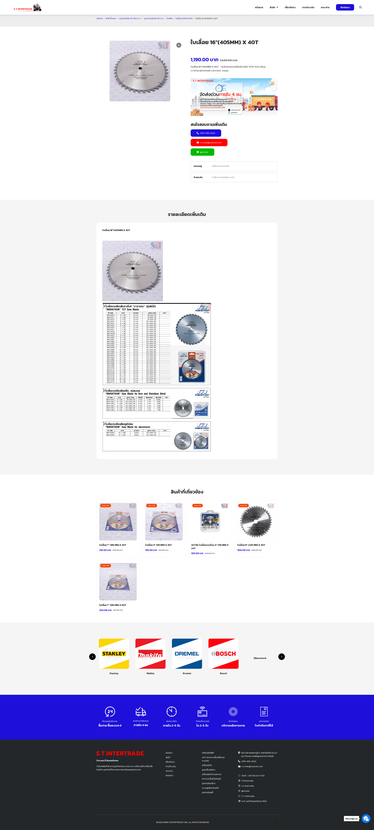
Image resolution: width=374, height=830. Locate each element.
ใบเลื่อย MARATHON (220, 166)
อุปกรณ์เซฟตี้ (207, 792)
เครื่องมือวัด (207, 765)
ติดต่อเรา (345, 7)
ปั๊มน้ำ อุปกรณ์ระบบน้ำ (87, 24)
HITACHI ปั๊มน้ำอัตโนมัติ (211, 778)
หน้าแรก (259, 7)
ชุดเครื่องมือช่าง (208, 769)
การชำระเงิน (308, 7)
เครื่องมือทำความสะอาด (211, 774)
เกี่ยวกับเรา (290, 7)
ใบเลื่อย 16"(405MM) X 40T (223, 177)
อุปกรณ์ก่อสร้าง (321, 24)
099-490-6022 (207, 133)
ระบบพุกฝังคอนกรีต (263, 24)
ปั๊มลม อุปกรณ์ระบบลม (146, 24)
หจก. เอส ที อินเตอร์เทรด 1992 (254, 801)
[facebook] (271, 822)
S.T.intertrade (247, 796)
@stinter (204, 152)
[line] (276, 822)
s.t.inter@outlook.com (210, 142)
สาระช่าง (325, 7)
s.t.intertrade (247, 785)
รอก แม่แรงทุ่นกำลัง (204, 24)
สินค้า (272, 7)
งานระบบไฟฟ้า (24, 24)
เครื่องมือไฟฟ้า (208, 752)
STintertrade (247, 780)
